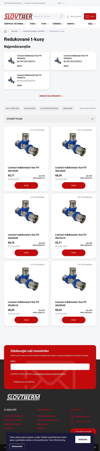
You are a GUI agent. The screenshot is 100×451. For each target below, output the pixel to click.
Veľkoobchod (42, 424)
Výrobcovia (8, 428)
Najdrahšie (29, 108)
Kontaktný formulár (83, 432)
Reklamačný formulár (12, 424)
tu (64, 440)
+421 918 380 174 (83, 422)
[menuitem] (15, 24)
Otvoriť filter (14, 119)
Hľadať (61, 16)
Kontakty (41, 428)
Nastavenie (17, 446)
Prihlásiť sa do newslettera (24, 382)
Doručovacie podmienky (13, 416)
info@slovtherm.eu (83, 417)
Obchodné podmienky (13, 3)
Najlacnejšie (12, 108)
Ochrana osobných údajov (34, 3)
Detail (26, 185)
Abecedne (67, 108)
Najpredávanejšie (49, 108)
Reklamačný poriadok (12, 420)
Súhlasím (83, 439)
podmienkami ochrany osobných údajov (50, 374)
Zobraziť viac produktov (50, 96)
